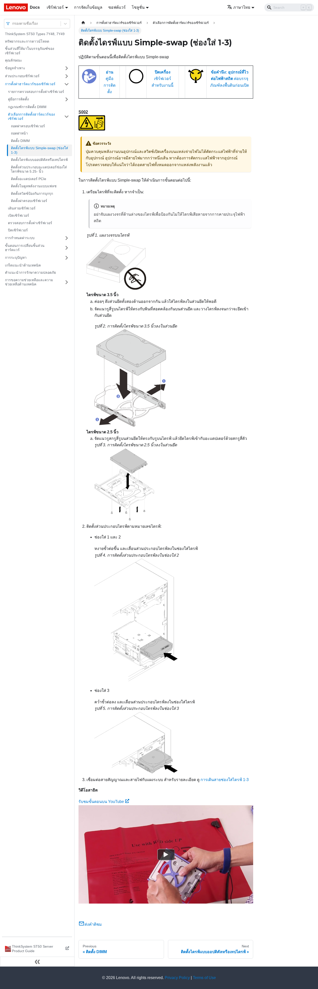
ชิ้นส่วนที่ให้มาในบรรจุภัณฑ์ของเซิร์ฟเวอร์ (29, 51)
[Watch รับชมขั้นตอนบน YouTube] (166, 854)
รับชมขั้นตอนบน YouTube (101, 801)
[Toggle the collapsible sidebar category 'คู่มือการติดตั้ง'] (66, 99)
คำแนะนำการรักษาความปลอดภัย (30, 272)
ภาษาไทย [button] (241, 7)
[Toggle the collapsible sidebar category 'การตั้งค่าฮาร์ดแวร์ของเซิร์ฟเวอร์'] (66, 84)
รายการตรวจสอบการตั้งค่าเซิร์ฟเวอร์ (36, 92)
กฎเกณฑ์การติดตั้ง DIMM (27, 107)
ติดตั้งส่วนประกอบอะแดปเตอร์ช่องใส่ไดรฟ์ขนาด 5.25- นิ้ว (39, 169)
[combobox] (12, 23)
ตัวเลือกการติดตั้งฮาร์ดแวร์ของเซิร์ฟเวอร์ (31, 116)
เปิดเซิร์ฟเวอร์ (18, 215)
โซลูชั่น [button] (138, 7)
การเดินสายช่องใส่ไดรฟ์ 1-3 (224, 780)
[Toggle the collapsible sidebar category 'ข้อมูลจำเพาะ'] (66, 68)
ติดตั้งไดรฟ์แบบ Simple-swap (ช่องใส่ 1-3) (39, 150)
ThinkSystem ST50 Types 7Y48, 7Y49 (35, 34)
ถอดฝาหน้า (19, 133)
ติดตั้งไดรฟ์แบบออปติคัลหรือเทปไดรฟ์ (39, 160)
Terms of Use (204, 978)
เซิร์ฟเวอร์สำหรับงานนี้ (162, 78)
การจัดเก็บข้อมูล (88, 7)
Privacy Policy (177, 978)
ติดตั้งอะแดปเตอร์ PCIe (28, 179)
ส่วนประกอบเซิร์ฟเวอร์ (22, 76)
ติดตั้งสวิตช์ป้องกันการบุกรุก (32, 194)
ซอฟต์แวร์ (117, 7)
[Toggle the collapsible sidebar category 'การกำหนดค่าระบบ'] (66, 238)
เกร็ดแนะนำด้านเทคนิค (23, 265)
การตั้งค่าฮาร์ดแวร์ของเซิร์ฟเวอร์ (30, 84)
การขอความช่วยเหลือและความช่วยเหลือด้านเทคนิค (29, 282)
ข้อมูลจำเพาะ (15, 68)
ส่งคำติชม (93, 924)
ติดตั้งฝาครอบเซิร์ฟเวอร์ (29, 201)
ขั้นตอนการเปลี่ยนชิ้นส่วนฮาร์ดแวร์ (24, 248)
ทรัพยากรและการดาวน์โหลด (27, 41)
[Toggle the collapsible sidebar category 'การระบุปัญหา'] (66, 258)
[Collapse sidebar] (37, 962)
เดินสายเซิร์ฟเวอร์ (22, 208)
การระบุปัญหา (16, 258)
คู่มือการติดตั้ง (18, 99)
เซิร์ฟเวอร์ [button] (55, 7)
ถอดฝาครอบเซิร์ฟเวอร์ (28, 126)
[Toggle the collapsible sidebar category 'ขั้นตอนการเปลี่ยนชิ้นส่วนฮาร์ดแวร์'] (66, 248)
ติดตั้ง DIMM (20, 141)
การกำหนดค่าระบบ (20, 238)
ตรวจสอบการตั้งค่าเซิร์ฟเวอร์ (30, 223)
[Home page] (83, 23)
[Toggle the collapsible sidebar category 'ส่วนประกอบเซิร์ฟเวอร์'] (66, 76)
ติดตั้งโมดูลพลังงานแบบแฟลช (34, 186)
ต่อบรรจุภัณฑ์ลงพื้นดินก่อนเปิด (229, 78)
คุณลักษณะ (13, 60)
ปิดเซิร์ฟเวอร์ (18, 230)
